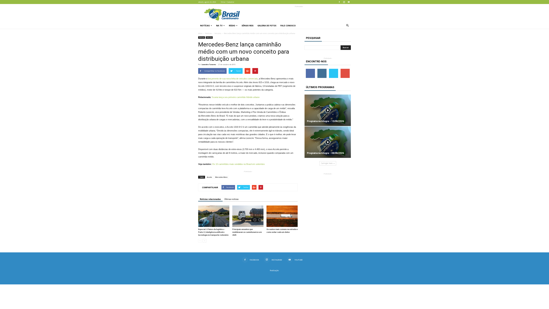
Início (200, 33)
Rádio (232, 25)
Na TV (219, 25)
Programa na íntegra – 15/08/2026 (325, 121)
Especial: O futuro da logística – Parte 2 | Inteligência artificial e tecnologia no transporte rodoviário (213, 232)
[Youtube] (349, 2)
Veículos (217, 33)
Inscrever (345, 70)
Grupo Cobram (274, 275)
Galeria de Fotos (266, 25)
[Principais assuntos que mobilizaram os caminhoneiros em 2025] (247, 216)
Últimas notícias (231, 199)
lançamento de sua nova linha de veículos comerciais (233, 78)
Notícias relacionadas (210, 199)
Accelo (209, 177)
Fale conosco (288, 25)
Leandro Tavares (209, 64)
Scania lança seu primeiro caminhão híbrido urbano (235, 97)
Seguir (322, 70)
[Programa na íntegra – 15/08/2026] (328, 110)
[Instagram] (344, 2)
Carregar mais (327, 163)
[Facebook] (339, 2)
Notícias (205, 25)
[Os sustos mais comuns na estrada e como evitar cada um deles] (282, 216)
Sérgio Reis (247, 25)
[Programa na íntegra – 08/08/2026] (328, 142)
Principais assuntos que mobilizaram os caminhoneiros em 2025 (247, 232)
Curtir (310, 70)
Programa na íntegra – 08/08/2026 (325, 153)
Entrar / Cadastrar (227, 2)
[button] (347, 25)
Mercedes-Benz (221, 177)
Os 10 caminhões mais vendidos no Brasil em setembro (238, 164)
